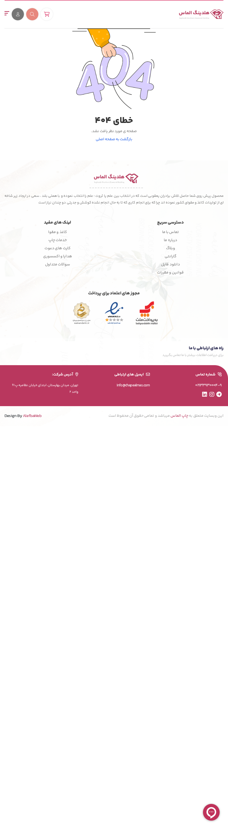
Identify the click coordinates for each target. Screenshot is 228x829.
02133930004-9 (208, 386)
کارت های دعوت (57, 248)
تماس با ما (170, 232)
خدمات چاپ (57, 240)
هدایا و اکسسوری (57, 256)
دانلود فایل (170, 264)
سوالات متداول (57, 264)
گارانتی (171, 256)
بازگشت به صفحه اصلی (114, 139)
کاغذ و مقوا (57, 232)
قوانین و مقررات (170, 273)
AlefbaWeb (32, 416)
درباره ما (170, 240)
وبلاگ (170, 248)
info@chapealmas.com (133, 386)
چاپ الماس (179, 416)
